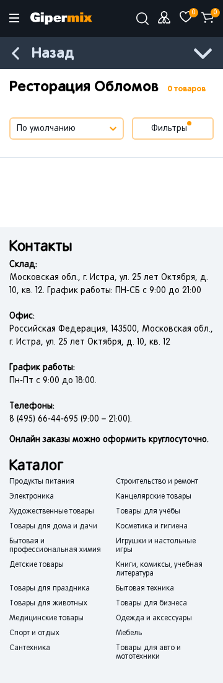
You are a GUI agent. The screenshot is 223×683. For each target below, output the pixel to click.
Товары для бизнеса (151, 603)
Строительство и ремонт (157, 482)
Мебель (129, 633)
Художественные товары (51, 511)
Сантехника (29, 648)
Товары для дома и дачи (53, 526)
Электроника (31, 496)
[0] (186, 17)
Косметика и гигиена (152, 526)
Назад (53, 54)
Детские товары (36, 565)
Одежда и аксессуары (154, 618)
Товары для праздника (49, 588)
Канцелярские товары (153, 496)
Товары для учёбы (148, 511)
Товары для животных (48, 603)
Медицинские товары (46, 618)
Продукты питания (41, 482)
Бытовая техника (145, 588)
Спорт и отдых (34, 633)
